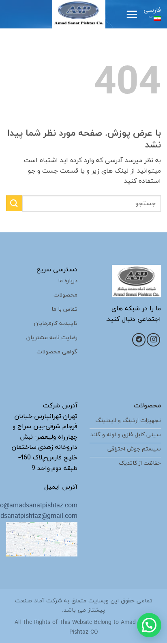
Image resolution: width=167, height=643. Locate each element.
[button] (132, 14)
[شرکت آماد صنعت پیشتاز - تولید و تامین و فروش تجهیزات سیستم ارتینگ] (79, 14)
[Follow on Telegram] (139, 339)
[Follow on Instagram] (153, 339)
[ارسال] (14, 203)
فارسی (152, 10)
